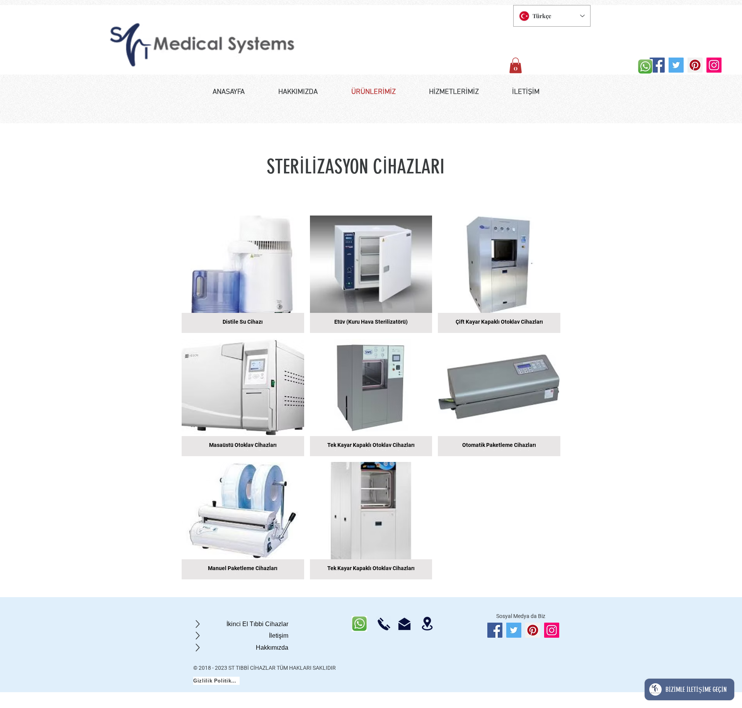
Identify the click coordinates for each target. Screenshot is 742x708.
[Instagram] (714, 65)
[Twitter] (676, 65)
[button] (515, 65)
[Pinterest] (695, 65)
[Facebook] (657, 65)
